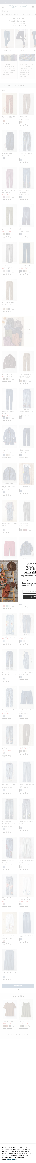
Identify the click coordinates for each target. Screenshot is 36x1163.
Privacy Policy (12, 1159)
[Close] (33, 1146)
